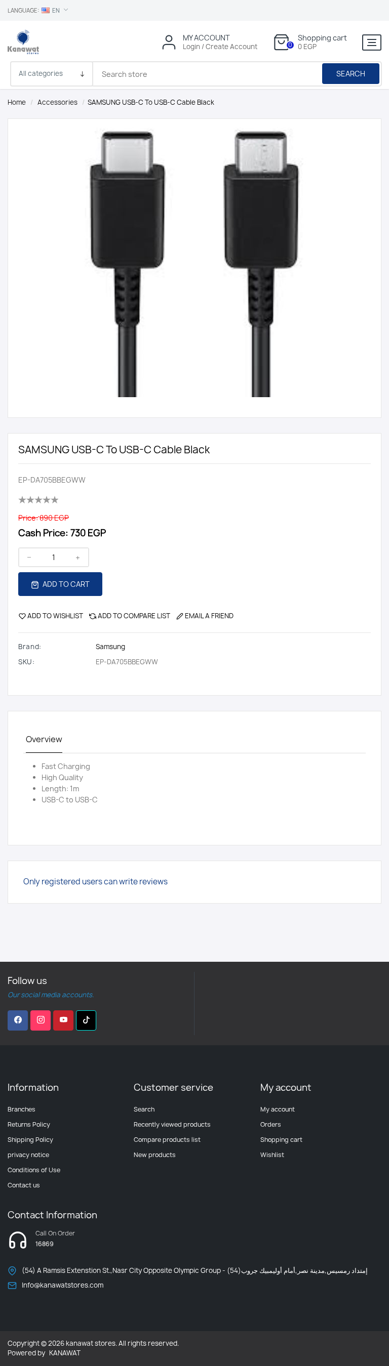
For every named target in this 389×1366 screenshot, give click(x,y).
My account (277, 1109)
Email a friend (209, 615)
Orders (270, 1124)
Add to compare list (134, 615)
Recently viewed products (172, 1124)
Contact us (24, 1185)
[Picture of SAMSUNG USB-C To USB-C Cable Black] (194, 257)
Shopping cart (281, 1139)
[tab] (44, 740)
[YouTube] (63, 1020)
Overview (44, 739)
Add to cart (65, 584)
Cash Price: (43, 533)
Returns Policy (29, 1124)
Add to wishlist (55, 615)
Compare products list (167, 1139)
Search (350, 73)
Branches (21, 1109)
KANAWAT (65, 1352)
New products (155, 1154)
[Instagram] (40, 1020)
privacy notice (28, 1154)
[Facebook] (18, 1020)
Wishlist (272, 1154)
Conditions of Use (34, 1170)
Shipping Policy (30, 1139)
